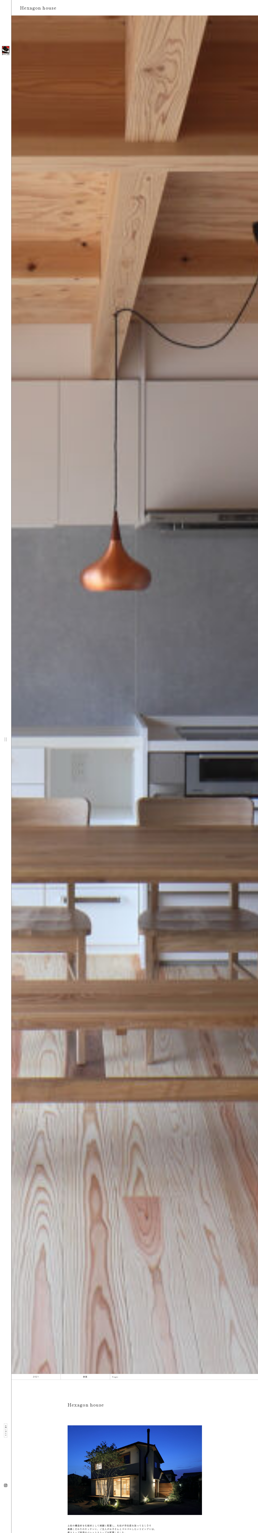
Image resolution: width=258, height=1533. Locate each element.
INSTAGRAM (5, 1485)
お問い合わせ (6, 1430)
